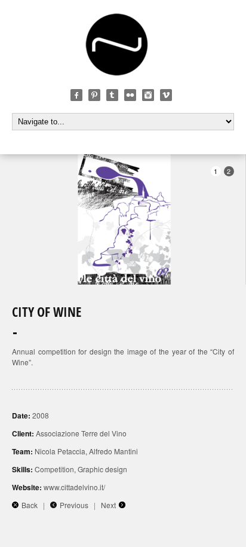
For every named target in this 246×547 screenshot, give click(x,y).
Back (29, 505)
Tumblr (112, 95)
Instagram (148, 95)
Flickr (130, 95)
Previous (74, 505)
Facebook (76, 95)
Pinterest (94, 95)
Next (108, 505)
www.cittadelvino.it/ (74, 487)
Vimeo (166, 95)
